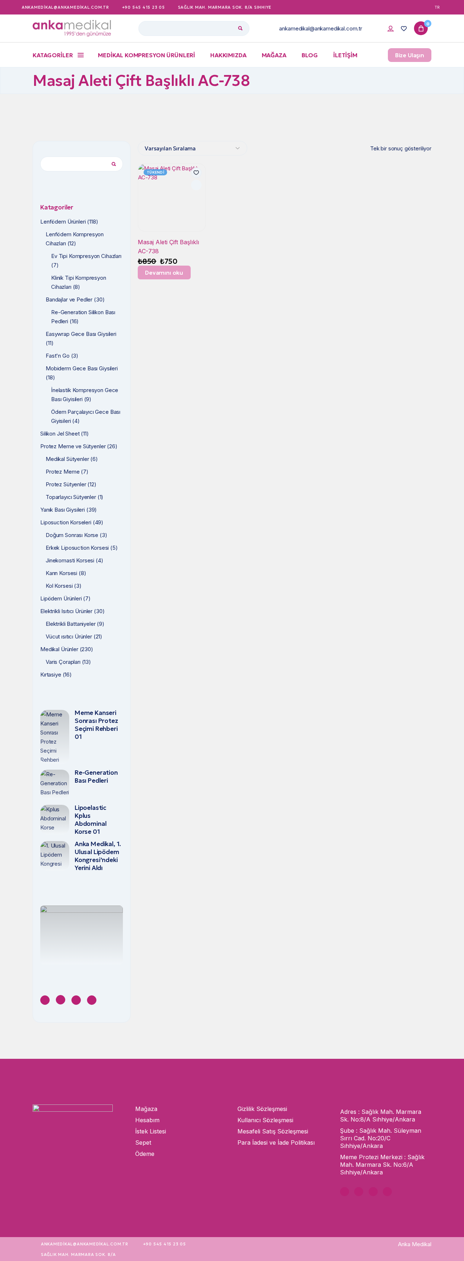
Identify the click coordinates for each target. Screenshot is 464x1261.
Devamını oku (164, 272)
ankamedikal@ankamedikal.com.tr (320, 28)
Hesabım (147, 1120)
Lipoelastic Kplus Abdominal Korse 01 (90, 820)
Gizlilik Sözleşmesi (262, 1108)
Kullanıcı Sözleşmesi (265, 1120)
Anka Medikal (414, 1244)
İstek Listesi (150, 1131)
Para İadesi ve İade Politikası (276, 1142)
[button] (196, 172)
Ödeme (144, 1153)
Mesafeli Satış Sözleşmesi (272, 1131)
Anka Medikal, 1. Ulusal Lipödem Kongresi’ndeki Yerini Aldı (98, 856)
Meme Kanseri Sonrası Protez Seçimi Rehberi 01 (96, 725)
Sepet (143, 1142)
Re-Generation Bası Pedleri (96, 777)
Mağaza (146, 1108)
